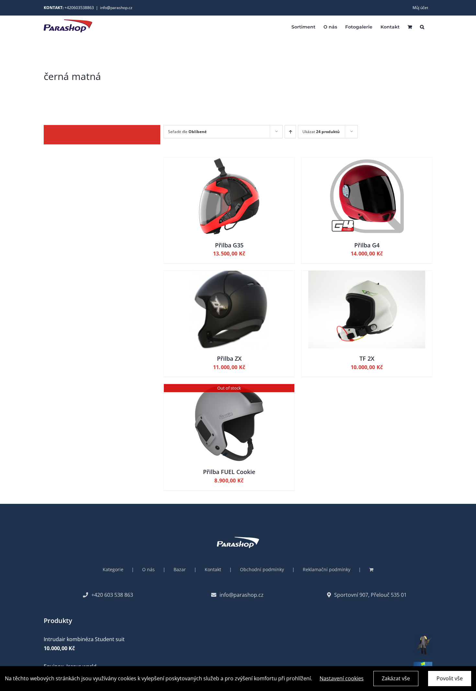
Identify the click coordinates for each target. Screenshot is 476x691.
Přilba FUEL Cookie (229, 472)
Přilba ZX (229, 358)
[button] (422, 26)
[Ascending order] (290, 131)
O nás (148, 569)
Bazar (180, 569)
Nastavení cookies (342, 678)
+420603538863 (79, 7)
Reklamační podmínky (326, 569)
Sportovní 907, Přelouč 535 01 (370, 594)
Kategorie (113, 569)
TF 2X (366, 358)
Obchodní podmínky (262, 569)
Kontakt (213, 569)
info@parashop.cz (116, 7)
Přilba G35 (229, 245)
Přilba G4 (367, 245)
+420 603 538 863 (112, 594)
